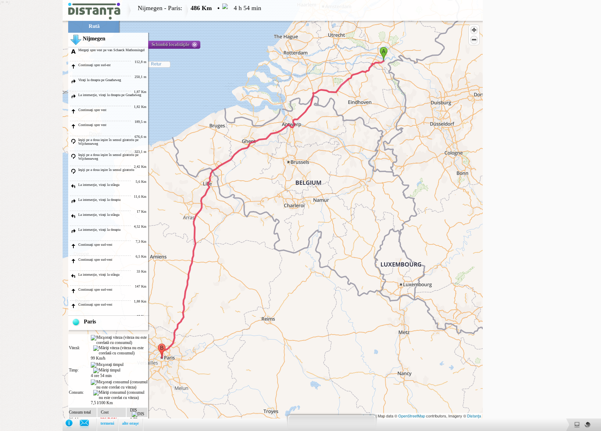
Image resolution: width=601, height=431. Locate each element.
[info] (72, 425)
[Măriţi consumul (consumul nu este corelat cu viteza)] (120, 395)
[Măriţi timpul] (106, 370)
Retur (156, 64)
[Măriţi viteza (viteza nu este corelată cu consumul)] (120, 350)
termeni (107, 423)
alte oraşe (130, 423)
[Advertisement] (31, 104)
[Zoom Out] (474, 40)
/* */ (130, 215)
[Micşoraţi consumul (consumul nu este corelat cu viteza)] (119, 384)
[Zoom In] (474, 30)
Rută (94, 26)
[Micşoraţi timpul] (107, 365)
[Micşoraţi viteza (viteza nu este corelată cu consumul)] (119, 340)
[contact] (88, 425)
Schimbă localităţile (171, 44)
